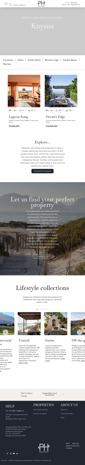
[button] (5, 332)
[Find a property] (10, 5)
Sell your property (40, 414)
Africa (20, 59)
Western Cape (52, 59)
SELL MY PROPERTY (71, 5)
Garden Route (70, 59)
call (13, 411)
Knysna (11, 120)
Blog (62, 418)
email (19, 411)
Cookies (69, 448)
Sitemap (75, 443)
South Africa (34, 59)
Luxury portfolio (67, 414)
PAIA (68, 443)
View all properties (40, 410)
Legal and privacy (72, 446)
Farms (49, 340)
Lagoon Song (18, 117)
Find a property (20, 5)
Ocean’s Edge (55, 117)
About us (64, 410)
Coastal (24, 340)
